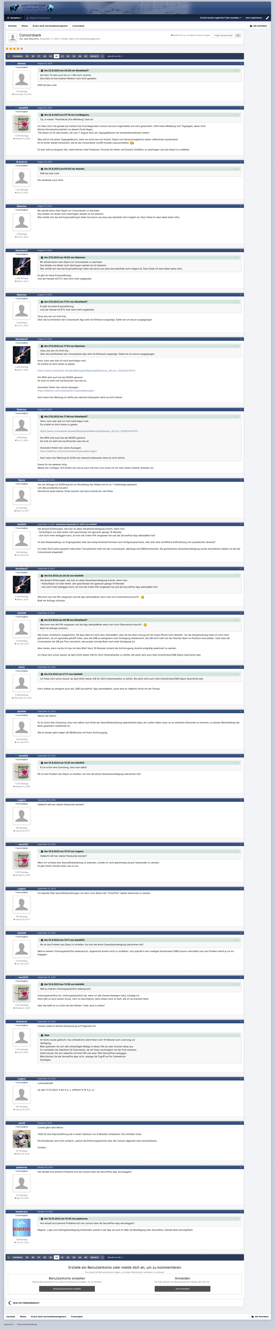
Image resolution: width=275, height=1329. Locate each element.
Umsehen (15, 18)
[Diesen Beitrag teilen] (240, 63)
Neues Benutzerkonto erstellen (67, 1289)
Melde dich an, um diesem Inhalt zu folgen (191, 35)
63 (74, 56)
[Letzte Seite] (102, 56)
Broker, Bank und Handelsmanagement (81, 38)
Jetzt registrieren (253, 18)
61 (62, 56)
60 (56, 56)
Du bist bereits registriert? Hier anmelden (220, 18)
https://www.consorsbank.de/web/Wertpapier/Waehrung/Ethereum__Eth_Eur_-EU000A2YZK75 (86, 370)
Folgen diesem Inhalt (223, 35)
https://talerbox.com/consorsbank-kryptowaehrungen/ (66, 390)
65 (86, 56)
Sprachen (8, 1324)
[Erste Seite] (9, 56)
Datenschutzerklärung (27, 1324)
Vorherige (17, 56)
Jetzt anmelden (182, 1289)
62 (68, 56)
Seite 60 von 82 (114, 56)
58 (45, 56)
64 (80, 56)
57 (39, 56)
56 (33, 56)
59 (50, 56)
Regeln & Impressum (39, 18)
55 (27, 56)
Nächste (94, 56)
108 (237, 35)
